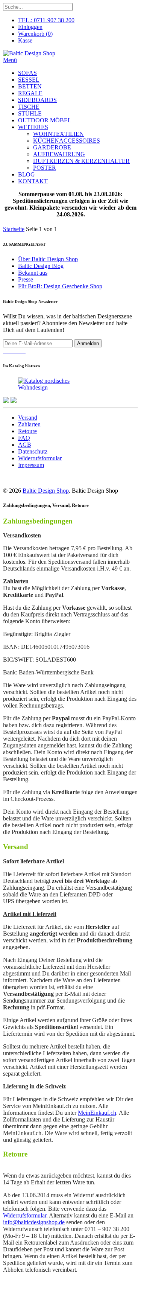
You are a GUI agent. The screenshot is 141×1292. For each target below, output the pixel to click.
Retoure (27, 431)
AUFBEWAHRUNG (59, 154)
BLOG (26, 174)
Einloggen (30, 27)
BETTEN (30, 86)
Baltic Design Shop (46, 490)
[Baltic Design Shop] (29, 53)
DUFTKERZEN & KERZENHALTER (81, 161)
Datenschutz (32, 451)
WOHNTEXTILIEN (58, 134)
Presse (25, 279)
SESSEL (28, 79)
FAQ (24, 438)
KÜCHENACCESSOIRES (66, 140)
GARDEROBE (52, 147)
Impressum (31, 465)
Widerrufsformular (40, 458)
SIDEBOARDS (37, 100)
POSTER (44, 167)
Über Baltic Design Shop (48, 259)
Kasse (25, 40)
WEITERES (33, 127)
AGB (24, 444)
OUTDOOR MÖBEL (44, 120)
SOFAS (27, 73)
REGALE (30, 93)
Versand (27, 417)
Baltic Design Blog (41, 266)
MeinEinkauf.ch (97, 1112)
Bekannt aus (32, 272)
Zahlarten (29, 424)
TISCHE (28, 106)
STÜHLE (30, 113)
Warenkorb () (35, 33)
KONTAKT (33, 181)
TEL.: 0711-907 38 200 (46, 20)
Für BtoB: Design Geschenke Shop (60, 286)
